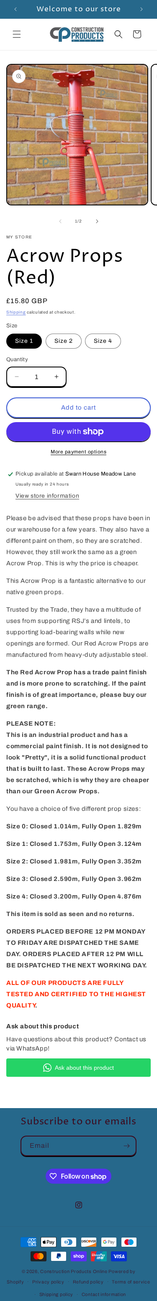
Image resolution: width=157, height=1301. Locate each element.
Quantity (17, 359)
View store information (47, 496)
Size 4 (103, 341)
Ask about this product (84, 1067)
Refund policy (88, 1281)
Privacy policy (48, 1281)
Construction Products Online (74, 1271)
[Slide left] (60, 221)
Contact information (104, 1294)
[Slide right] (97, 221)
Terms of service (131, 1281)
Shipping (16, 312)
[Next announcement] (141, 9)
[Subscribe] (126, 1146)
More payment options (78, 452)
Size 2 (63, 341)
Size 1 (24, 341)
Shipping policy (56, 1294)
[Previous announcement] (15, 9)
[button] (17, 34)
